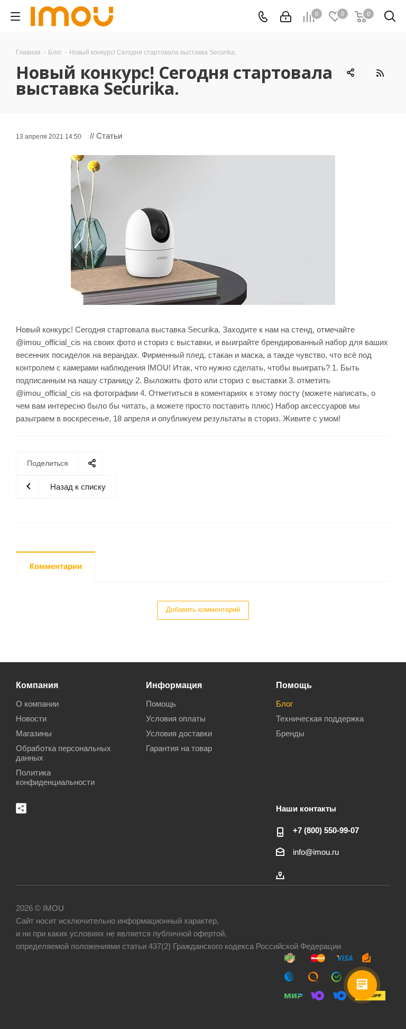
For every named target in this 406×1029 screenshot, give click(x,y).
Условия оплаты (176, 718)
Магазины (34, 733)
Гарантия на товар (179, 748)
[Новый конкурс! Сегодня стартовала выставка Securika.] (203, 230)
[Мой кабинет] (285, 16)
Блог (284, 703)
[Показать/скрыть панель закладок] (21, 808)
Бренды (290, 733)
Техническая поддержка (320, 718)
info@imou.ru (316, 851)
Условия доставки (179, 733)
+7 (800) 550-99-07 (326, 830)
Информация (174, 685)
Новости (31, 718)
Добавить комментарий (203, 609)
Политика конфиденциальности (55, 777)
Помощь (161, 703)
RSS (379, 73)
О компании (37, 703)
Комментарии (56, 566)
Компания (37, 685)
